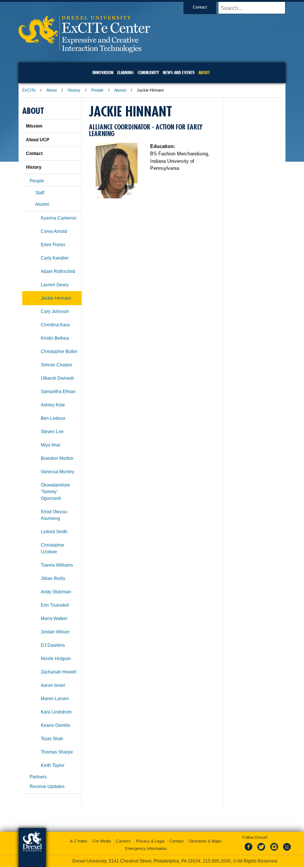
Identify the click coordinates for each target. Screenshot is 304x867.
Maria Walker (54, 618)
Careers (123, 841)
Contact (200, 7)
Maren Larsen (55, 698)
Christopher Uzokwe (53, 548)
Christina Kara (55, 324)
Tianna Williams (57, 565)
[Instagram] (274, 851)
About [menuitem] (204, 72)
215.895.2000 (217, 861)
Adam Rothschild (58, 271)
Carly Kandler (55, 258)
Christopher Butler (59, 351)
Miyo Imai (50, 445)
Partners (38, 776)
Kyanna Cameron (58, 218)
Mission (34, 126)
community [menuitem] (148, 72)
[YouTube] (286, 851)
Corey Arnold (54, 231)
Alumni (120, 90)
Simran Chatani (56, 364)
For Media (102, 841)
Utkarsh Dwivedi (57, 378)
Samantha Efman (58, 391)
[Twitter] (262, 851)
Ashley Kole (53, 405)
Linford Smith (54, 531)
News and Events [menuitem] (179, 72)
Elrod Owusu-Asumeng (54, 515)
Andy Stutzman (56, 591)
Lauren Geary (55, 284)
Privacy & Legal (150, 841)
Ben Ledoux (53, 418)
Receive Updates (47, 786)
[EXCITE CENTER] (84, 50)
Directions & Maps (205, 841)
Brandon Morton (57, 458)
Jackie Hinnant (56, 298)
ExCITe (29, 90)
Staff (39, 192)
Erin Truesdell (55, 605)
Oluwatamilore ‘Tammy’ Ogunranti (55, 491)
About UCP (37, 139)
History (73, 90)
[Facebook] (249, 851)
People (97, 90)
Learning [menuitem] (125, 72)
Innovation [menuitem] (102, 72)
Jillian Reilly (53, 578)
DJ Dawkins (53, 645)
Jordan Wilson (55, 631)
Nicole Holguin (56, 658)
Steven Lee (52, 431)
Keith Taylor (53, 765)
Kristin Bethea (55, 338)
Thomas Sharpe (57, 752)
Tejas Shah (52, 738)
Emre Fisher (53, 244)
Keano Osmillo (55, 725)
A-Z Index (78, 841)
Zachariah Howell (58, 672)
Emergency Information (146, 848)
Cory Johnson (55, 311)
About (51, 90)
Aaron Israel (53, 685)
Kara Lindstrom (56, 712)
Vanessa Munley (57, 471)
